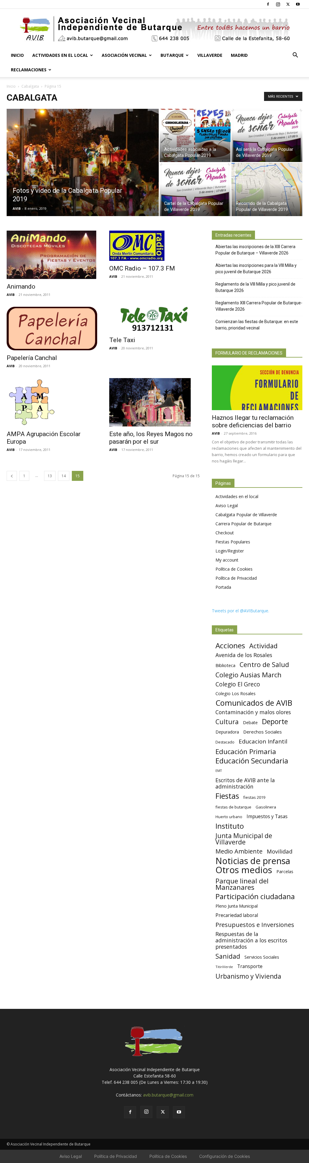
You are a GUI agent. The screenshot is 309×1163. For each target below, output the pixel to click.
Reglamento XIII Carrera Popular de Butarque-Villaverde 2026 (258, 306)
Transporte (250, 966)
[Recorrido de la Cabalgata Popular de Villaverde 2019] (266, 189)
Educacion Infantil (263, 741)
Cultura (227, 721)
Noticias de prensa (252, 860)
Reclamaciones (28, 70)
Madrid (239, 55)
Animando (21, 286)
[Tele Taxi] (154, 319)
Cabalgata (30, 86)
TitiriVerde (224, 966)
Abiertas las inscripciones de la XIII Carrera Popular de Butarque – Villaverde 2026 (255, 249)
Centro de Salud (264, 664)
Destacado (224, 742)
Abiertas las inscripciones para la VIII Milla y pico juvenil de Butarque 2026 (256, 268)
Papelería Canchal (32, 357)
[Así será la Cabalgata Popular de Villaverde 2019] (266, 135)
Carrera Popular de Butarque (243, 523)
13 (50, 475)
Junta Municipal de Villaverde (243, 838)
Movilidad (279, 851)
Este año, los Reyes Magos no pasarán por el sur (151, 437)
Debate (250, 722)
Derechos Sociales (262, 732)
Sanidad (227, 956)
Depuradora (227, 732)
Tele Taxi (122, 340)
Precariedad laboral (236, 915)
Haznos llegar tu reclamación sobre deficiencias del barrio (253, 421)
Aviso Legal (226, 505)
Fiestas (227, 796)
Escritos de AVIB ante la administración (245, 783)
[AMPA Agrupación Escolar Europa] (52, 402)
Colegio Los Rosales (235, 693)
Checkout (224, 533)
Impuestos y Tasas (267, 816)
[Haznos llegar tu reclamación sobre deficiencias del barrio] (257, 387)
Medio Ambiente (239, 851)
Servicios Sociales (261, 957)
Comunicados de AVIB (253, 703)
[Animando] (52, 255)
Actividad (263, 646)
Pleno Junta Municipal (236, 906)
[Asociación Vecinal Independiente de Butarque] (154, 28)
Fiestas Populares (232, 542)
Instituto (229, 826)
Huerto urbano (228, 816)
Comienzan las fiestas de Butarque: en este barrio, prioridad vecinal (256, 324)
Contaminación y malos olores (253, 712)
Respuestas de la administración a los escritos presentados (251, 940)
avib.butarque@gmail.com (168, 1095)
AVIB (17, 208)
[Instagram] (277, 4)
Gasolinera (266, 807)
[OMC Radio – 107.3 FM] (154, 246)
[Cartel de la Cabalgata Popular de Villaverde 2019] (195, 189)
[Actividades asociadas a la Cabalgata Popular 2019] (195, 135)
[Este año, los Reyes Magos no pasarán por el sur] (154, 402)
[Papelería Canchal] (52, 328)
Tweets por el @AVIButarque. (240, 611)
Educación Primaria (245, 751)
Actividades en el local (60, 55)
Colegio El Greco (237, 684)
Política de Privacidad (236, 578)
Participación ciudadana (255, 896)
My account (226, 560)
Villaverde (209, 55)
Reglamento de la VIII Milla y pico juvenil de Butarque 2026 (255, 287)
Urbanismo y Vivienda (248, 976)
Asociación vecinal (124, 55)
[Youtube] (297, 4)
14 (64, 475)
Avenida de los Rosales (243, 655)
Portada (223, 587)
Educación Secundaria (251, 761)
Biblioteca (225, 665)
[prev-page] (12, 476)
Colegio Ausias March (248, 675)
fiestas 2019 (254, 797)
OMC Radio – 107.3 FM (142, 268)
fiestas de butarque (233, 807)
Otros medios (243, 870)
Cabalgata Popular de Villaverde (246, 514)
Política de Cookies (234, 569)
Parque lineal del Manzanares (242, 884)
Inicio (17, 55)
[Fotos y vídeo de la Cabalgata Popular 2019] (83, 175)
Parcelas (284, 871)
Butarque (172, 55)
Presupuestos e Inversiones (254, 925)
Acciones (230, 645)
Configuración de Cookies (224, 1156)
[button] (295, 56)
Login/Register (229, 551)
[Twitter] (287, 4)
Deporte (275, 721)
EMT (218, 771)
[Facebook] (267, 4)
